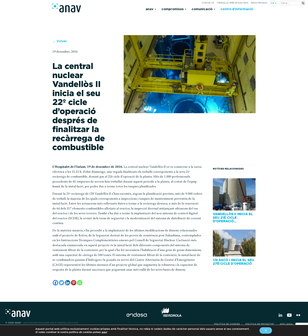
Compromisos (172, 9)
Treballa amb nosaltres (232, 3)
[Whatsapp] (79, 282)
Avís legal (289, 324)
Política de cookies (227, 324)
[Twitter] (61, 282)
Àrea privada (259, 3)
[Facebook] (55, 282)
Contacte (208, 3)
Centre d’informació (236, 9)
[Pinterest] (73, 282)
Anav (150, 9)
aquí (104, 332)
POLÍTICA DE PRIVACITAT (259, 324)
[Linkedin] (67, 282)
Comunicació (202, 9)
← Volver (59, 41)
